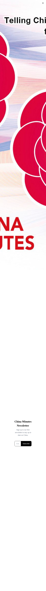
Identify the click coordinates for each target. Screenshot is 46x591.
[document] (23, 295)
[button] (43, 3)
